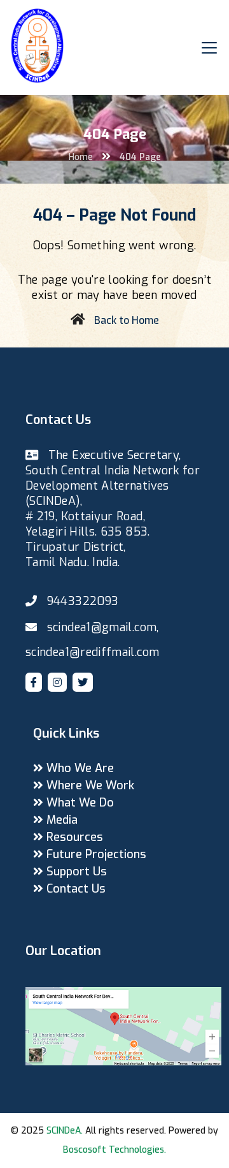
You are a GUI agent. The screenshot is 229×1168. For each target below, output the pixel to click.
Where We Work (88, 785)
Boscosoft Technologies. (114, 1150)
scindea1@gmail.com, (103, 627)
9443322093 (83, 601)
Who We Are (78, 768)
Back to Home (126, 320)
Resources (73, 837)
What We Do (78, 802)
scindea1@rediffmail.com (92, 652)
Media (60, 820)
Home (81, 157)
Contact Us (74, 888)
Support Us (75, 871)
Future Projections (94, 854)
